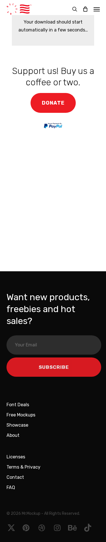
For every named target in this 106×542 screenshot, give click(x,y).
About (13, 435)
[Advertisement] (53, 204)
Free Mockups (21, 415)
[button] (97, 9)
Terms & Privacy (23, 467)
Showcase (17, 425)
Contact (15, 477)
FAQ (11, 487)
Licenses (16, 457)
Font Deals (18, 404)
